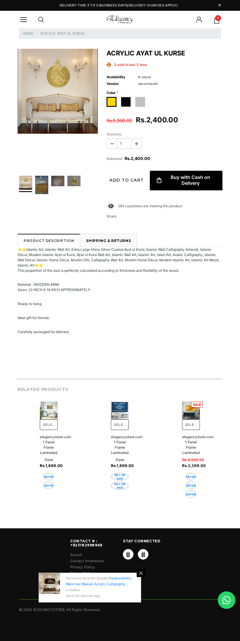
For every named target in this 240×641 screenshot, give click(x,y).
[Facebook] (128, 554)
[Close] (141, 573)
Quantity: (114, 134)
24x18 (48, 485)
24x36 (191, 494)
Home (28, 33)
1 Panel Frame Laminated (48, 447)
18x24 (191, 485)
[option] (58, 92)
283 (121, 206)
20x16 (48, 476)
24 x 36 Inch (119, 485)
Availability (116, 77)
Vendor (113, 83)
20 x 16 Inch (119, 476)
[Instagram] (143, 554)
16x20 (191, 476)
